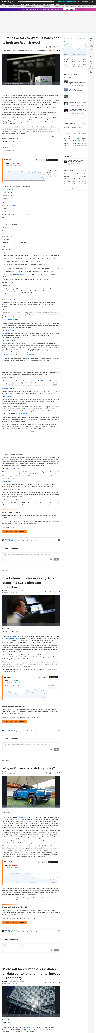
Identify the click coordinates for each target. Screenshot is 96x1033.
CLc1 (3, 224)
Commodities (29, 6)
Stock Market (35, 6)
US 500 (65, 42)
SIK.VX (43, 359)
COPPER (20, 253)
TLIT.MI (16, 447)
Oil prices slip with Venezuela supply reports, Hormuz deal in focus (77, 68)
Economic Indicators (44, 6)
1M (10, 146)
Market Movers (68, 102)
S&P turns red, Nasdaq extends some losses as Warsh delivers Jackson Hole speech (77, 60)
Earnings (79, 6)
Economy (51, 6)
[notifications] (90, 1)
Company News (72, 6)
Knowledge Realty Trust (11, 617)
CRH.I (34, 333)
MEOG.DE (11, 308)
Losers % (80, 105)
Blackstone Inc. (17, 615)
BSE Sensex (66, 35)
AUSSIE (14, 246)
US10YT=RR (27, 193)
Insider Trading (65, 6)
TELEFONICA (6, 319)
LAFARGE (5, 333)
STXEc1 (31, 86)
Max (21, 146)
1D (5, 146)
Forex (24, 6)
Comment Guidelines (7, 541)
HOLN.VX (25, 333)
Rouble (4, 312)
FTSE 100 (66, 45)
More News (74, 95)
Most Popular (11, 6)
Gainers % (73, 105)
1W (7, 146)
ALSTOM (5, 366)
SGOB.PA (16, 356)
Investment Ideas (85, 6)
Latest (4, 6)
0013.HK (48, 301)
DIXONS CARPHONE (9, 298)
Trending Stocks (69, 149)
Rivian (21, 796)
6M (13, 146)
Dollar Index (66, 47)
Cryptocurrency (57, 6)
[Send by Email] (31, 519)
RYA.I (26, 75)
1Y (15, 146)
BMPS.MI (24, 392)
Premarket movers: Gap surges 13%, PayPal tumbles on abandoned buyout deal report (77, 89)
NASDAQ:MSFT (28, 1006)
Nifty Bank (66, 37)
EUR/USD (9, 174)
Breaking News (18, 6)
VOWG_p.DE (16, 468)
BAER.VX (14, 277)
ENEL (4, 459)
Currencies (66, 16)
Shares (85, 16)
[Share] (46, 25)
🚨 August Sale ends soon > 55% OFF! (67, 1)
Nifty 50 (65, 33)
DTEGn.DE (20, 478)
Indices (72, 16)
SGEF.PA (9, 375)
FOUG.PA (36, 389)
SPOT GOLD (10, 215)
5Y (18, 146)
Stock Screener (50, 4)
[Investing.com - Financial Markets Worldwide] (8, 1)
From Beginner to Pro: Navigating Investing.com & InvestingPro (75, 139)
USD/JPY (15, 183)
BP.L (6, 288)
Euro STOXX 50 (23, 86)
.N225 (4, 132)
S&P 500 (22, 120)
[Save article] (50, 25)
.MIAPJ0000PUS (7, 168)
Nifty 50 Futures (67, 40)
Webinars (67, 134)
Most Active (66, 105)
